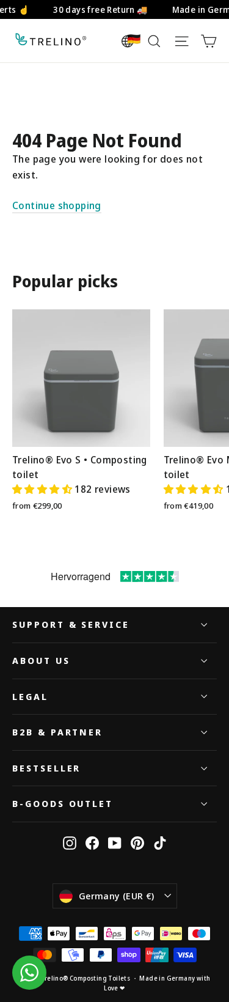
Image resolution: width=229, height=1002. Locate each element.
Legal (30, 696)
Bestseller (46, 768)
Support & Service (70, 624)
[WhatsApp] (29, 973)
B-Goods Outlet (62, 803)
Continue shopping (56, 205)
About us (41, 660)
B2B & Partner (57, 732)
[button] (43, 489)
